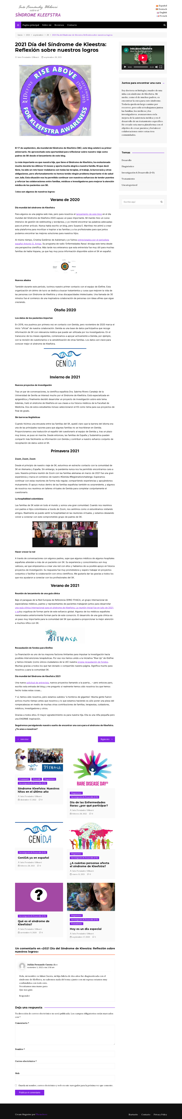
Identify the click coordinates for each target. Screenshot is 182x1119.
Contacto (72, 25)
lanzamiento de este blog (89, 214)
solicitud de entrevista (37, 682)
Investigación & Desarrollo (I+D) (32, 783)
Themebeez (41, 1114)
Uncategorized (129, 185)
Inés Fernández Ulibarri (28, 57)
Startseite (133, 1115)
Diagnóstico (50, 779)
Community (24, 779)
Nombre (20, 1049)
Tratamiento (76, 924)
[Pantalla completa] (160, 67)
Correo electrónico (26, 1061)
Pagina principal (31, 25)
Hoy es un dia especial (86, 929)
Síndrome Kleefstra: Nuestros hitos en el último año (38, 790)
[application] (143, 58)
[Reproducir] (125, 67)
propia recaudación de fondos (93, 662)
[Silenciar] (156, 67)
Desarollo (37, 779)
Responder (24, 996)
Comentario (22, 1023)
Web (17, 1073)
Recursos (59, 25)
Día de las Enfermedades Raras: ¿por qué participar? (89, 804)
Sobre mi (46, 25)
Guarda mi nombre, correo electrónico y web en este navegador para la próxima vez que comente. (65, 1085)
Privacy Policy (160, 1115)
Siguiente (105, 739)
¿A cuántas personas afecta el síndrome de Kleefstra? (89, 864)
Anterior (24, 739)
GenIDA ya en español (33, 857)
